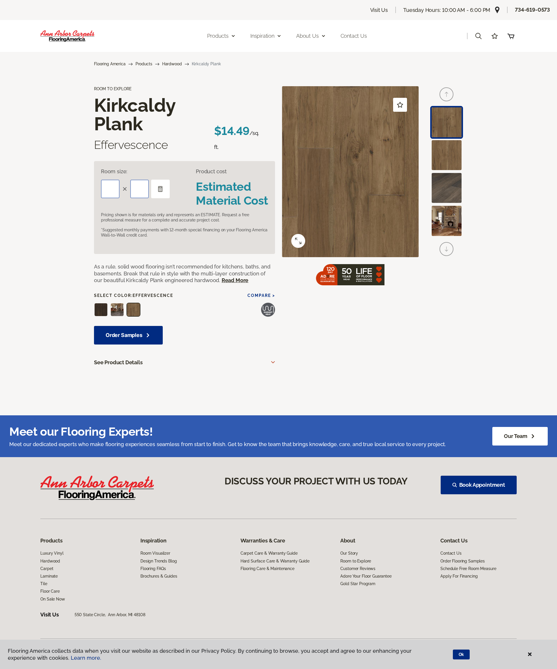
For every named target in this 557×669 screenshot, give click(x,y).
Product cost (211, 171)
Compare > (261, 295)
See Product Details (118, 362)
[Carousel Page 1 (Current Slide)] (446, 122)
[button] (478, 36)
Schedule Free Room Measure (468, 568)
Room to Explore (355, 561)
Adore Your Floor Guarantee (365, 576)
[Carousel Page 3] (446, 188)
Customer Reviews (357, 568)
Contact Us (354, 36)
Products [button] (218, 36)
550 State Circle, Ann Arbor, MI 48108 (110, 614)
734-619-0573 (532, 10)
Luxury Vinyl (51, 553)
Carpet (46, 568)
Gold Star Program (357, 583)
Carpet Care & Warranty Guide (269, 553)
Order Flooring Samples (462, 561)
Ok (461, 654)
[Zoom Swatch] (298, 241)
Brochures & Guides (158, 576)
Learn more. (86, 658)
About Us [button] (307, 36)
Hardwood (172, 64)
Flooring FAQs (153, 568)
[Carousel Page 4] (446, 220)
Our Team (515, 436)
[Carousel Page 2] (446, 155)
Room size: (114, 171)
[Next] (446, 249)
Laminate (49, 576)
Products (143, 64)
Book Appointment (482, 485)
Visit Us (379, 10)
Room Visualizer (155, 553)
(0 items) (510, 36)
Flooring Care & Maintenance (267, 568)
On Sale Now (52, 599)
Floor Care (50, 591)
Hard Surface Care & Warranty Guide (275, 561)
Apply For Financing (459, 576)
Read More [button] (235, 280)
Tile (43, 583)
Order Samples (124, 335)
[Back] (446, 94)
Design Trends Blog (158, 561)
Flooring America (110, 64)
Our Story (349, 553)
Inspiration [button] (262, 36)
